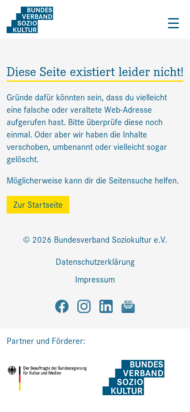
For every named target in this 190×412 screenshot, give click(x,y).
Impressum (95, 280)
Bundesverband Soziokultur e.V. (110, 240)
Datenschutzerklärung (95, 262)
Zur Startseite (38, 205)
